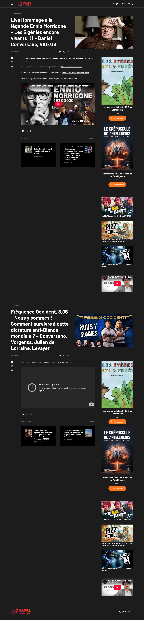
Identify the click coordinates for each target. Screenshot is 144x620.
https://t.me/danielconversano (65, 79)
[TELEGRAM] (117, 4)
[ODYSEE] (132, 612)
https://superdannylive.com (71, 67)
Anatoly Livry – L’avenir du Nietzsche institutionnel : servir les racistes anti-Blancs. (43, 150)
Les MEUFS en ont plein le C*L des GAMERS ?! (116, 216)
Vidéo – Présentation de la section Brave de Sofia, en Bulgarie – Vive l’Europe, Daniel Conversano (73, 433)
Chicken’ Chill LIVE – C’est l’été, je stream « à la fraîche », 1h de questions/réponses (117, 240)
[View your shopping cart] (132, 4)
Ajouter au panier (117, 118)
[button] (12, 4)
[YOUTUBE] (129, 612)
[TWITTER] (113, 4)
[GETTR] (119, 4)
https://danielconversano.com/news (75, 73)
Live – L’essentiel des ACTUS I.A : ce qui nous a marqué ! (117, 265)
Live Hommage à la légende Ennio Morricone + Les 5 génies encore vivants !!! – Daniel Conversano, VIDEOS (43, 434)
